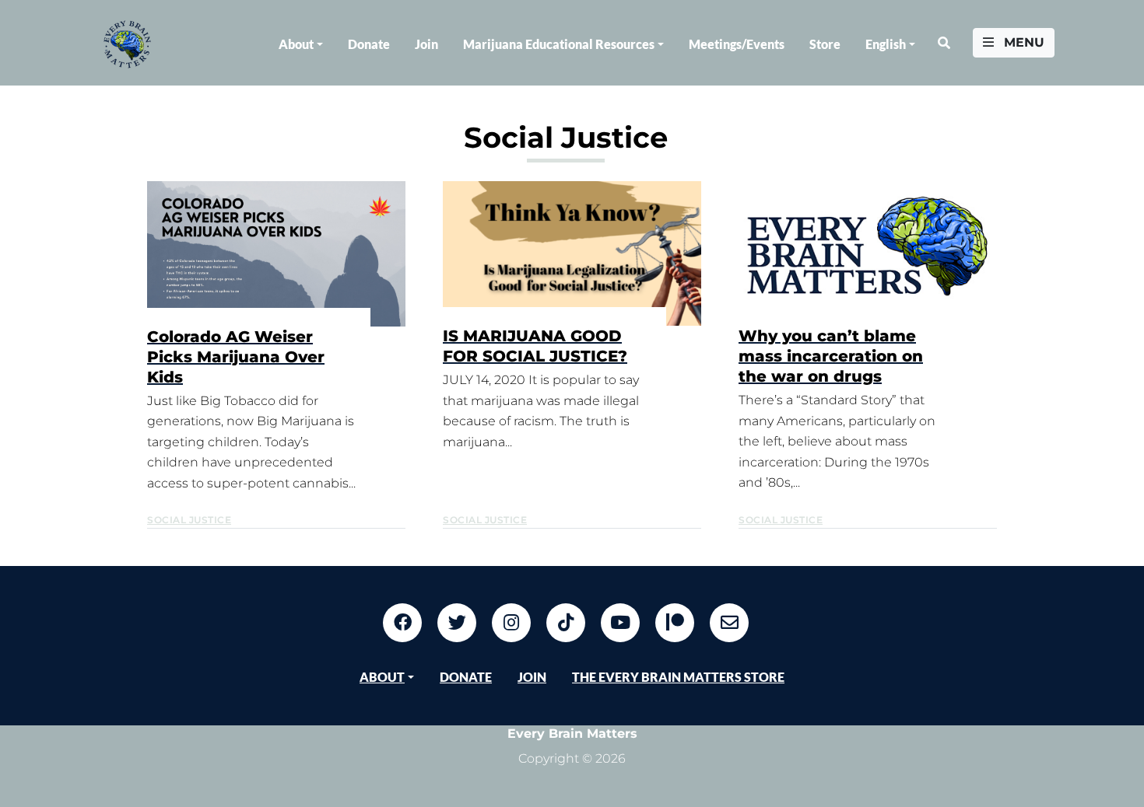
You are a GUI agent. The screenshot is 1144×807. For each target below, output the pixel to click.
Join (426, 44)
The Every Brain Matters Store (678, 676)
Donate (369, 44)
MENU (1022, 42)
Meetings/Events (736, 44)
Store (824, 44)
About (296, 44)
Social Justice (189, 520)
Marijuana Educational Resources (558, 44)
